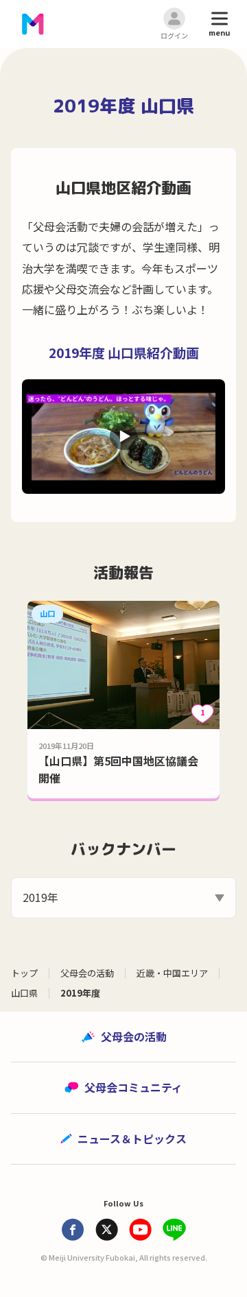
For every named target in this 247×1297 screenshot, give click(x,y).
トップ (24, 972)
